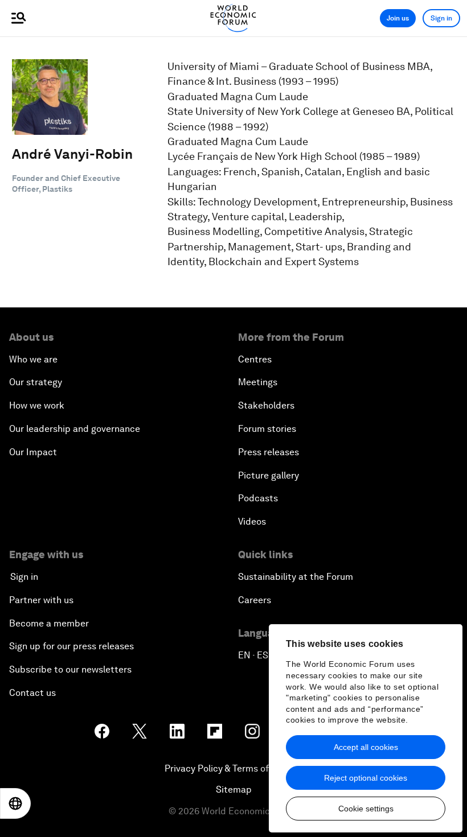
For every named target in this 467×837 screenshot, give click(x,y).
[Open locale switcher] (15, 803)
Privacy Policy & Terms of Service (233, 768)
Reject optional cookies (365, 777)
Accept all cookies (366, 747)
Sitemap (234, 789)
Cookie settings (366, 808)
